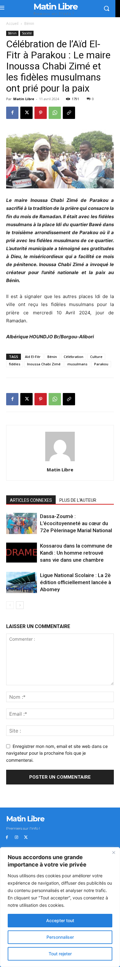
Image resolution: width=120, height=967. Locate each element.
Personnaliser (60, 937)
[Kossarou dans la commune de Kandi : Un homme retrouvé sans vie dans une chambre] (21, 552)
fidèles (14, 364)
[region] (60, 907)
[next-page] (20, 605)
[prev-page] (10, 605)
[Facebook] (12, 113)
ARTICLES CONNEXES (31, 500)
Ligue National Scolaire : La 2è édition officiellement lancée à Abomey (75, 582)
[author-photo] (60, 461)
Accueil (12, 23)
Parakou (101, 364)
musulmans (77, 364)
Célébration (73, 356)
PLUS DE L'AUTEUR (77, 500)
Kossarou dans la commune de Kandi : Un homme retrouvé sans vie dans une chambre (76, 553)
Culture (96, 356)
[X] (26, 113)
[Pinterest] (40, 113)
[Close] (113, 852)
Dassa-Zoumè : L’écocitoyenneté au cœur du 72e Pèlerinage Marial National (76, 523)
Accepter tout (60, 920)
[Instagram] (16, 837)
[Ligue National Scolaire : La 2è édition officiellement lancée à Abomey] (21, 582)
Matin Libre (23, 98)
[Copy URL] (69, 113)
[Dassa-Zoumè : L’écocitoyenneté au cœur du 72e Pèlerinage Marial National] (21, 523)
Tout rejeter (60, 953)
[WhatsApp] (55, 113)
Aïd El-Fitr (33, 356)
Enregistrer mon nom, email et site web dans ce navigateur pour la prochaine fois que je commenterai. (57, 753)
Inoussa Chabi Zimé (44, 364)
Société (27, 33)
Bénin (29, 23)
